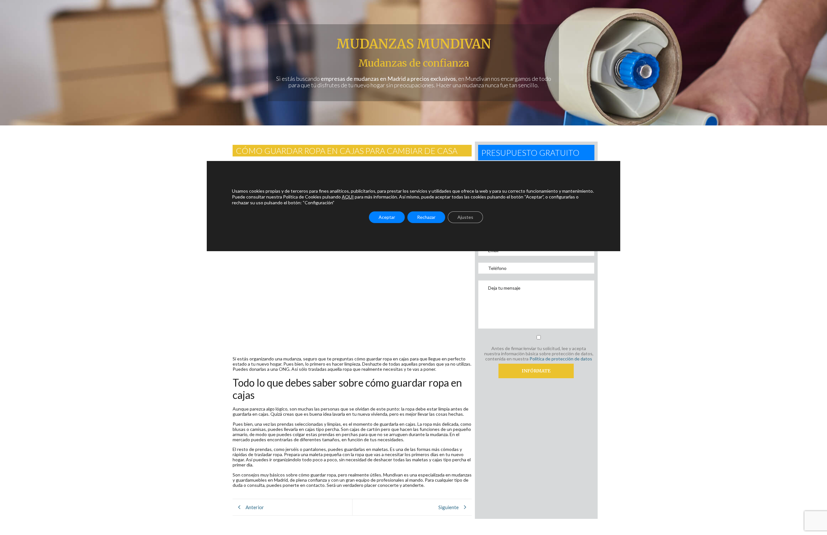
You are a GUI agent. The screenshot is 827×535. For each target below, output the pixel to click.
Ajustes (465, 217)
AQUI (348, 196)
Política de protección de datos (560, 358)
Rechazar (426, 217)
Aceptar (387, 217)
